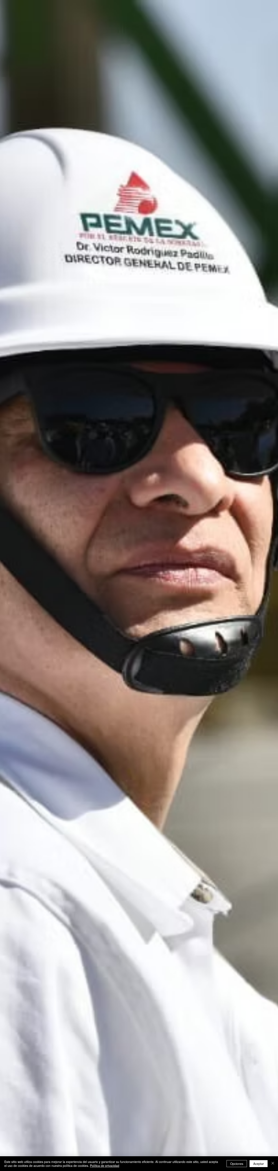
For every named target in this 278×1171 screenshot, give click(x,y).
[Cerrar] (272, 1164)
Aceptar (258, 1163)
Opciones (236, 1163)
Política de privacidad (104, 1165)
